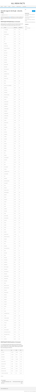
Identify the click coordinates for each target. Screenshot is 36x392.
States (9, 6)
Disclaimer (24, 6)
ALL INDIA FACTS (18, 3)
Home (2, 6)
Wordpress (34, 391)
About (5, 6)
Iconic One (25, 391)
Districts (26, 26)
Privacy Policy (19, 6)
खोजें (25, 9)
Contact (13, 6)
